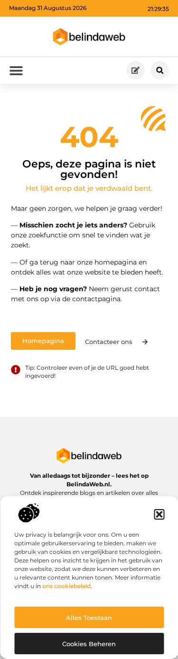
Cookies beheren (89, 644)
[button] (159, 514)
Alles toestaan (89, 617)
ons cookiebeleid (66, 586)
